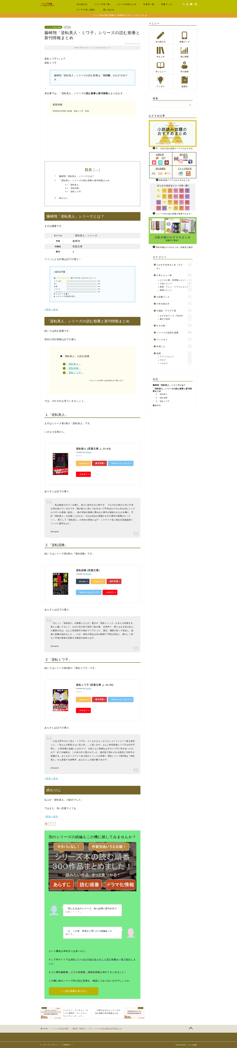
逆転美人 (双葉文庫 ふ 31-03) (93, 448)
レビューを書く (62, 294)
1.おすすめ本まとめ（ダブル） (174, 266)
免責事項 (66, 1045)
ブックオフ (174, 339)
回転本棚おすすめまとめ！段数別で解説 (174, 247)
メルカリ (83, 474)
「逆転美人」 (73, 364)
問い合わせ (108, 9)
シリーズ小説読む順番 (53, 27)
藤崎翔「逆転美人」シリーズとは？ (76, 176)
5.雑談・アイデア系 (174, 311)
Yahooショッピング (120, 463)
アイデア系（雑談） (86, 9)
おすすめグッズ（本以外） (175, 316)
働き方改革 (175, 319)
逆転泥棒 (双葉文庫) (88, 570)
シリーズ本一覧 (102, 4)
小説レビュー (175, 284)
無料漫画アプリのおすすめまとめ (174, 180)
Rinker (88, 452)
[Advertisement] (92, 138)
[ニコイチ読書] (49, 5)
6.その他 (174, 325)
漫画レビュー (175, 290)
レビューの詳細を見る (65, 296)
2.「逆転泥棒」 (74, 188)
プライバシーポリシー (51, 1045)
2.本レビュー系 (174, 275)
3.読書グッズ (174, 297)
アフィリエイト (175, 357)
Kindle (82, 581)
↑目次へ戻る (51, 309)
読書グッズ (166, 4)
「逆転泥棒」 (73, 368)
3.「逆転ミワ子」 (75, 191)
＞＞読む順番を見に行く (73, 991)
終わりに (63, 198)
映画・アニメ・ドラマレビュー (175, 287)
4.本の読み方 (174, 304)
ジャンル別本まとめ (126, 4)
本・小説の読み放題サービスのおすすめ (174, 149)
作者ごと (174, 346)
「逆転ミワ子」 (75, 372)
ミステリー (50, 824)
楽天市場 (99, 463)
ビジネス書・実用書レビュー (175, 280)
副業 (174, 353)
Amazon (83, 463)
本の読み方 (82, 4)
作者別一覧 (148, 4)
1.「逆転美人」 (74, 184)
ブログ (175, 360)
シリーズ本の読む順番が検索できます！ (174, 214)
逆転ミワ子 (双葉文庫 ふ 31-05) (94, 684)
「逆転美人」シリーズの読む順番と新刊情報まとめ (84, 180)
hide (97, 170)
